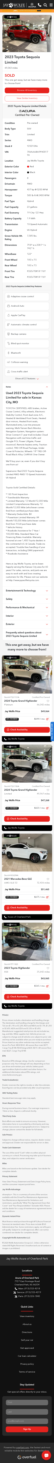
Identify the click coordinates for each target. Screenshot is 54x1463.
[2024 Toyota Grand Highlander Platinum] (27, 675)
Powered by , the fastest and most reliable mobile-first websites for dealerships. (27, 1449)
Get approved (27, 1348)
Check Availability (19, 730)
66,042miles (43, 705)
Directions (27, 1332)
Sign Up (27, 1429)
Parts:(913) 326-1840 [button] (29, 1296)
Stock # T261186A (11, 786)
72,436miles (43, 883)
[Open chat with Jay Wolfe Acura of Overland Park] (46, 1455)
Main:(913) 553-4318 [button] (29, 1289)
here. (33, 1184)
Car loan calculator (27, 1356)
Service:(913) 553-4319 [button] (29, 1292)
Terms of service (27, 1372)
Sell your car (27, 1340)
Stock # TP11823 (11, 964)
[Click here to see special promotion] (27, 11)
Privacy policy (27, 1364)
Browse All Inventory (27, 90)
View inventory (27, 1316)
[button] (39, 5)
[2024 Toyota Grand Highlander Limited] (27, 764)
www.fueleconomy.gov (11, 1075)
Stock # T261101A (11, 697)
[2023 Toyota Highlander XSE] (27, 942)
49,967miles (43, 794)
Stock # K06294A (11, 875)
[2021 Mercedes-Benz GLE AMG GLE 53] (27, 853)
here (48, 1182)
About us (27, 1324)
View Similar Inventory (27, 98)
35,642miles (43, 972)
